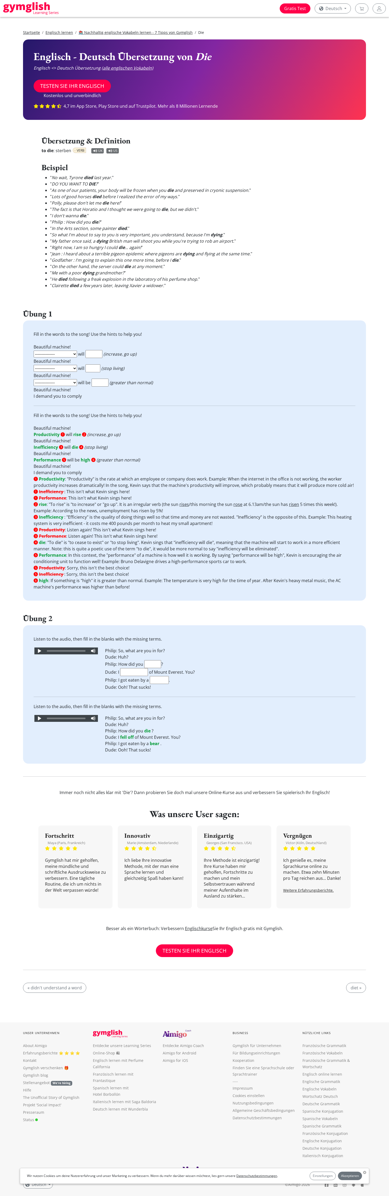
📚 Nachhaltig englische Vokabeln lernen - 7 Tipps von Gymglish (136, 32)
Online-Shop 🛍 (106, 1052)
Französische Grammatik (324, 1045)
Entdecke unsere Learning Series (122, 1045)
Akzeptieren (350, 1176)
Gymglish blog (35, 1075)
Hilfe (27, 1090)
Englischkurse (198, 928)
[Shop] (361, 8)
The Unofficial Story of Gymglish (51, 1097)
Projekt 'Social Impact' (42, 1104)
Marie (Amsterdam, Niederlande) (152, 842)
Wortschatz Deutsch (320, 1096)
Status (29, 1119)
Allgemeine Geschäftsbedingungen (264, 1110)
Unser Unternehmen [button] (41, 1033)
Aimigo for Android (179, 1052)
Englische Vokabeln (319, 1088)
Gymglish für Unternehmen (257, 1045)
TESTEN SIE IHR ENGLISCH (72, 85)
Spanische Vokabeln (320, 1118)
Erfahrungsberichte (40, 1052)
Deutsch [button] (333, 8)
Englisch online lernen (322, 1074)
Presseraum (33, 1112)
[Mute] (93, 651)
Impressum (243, 1088)
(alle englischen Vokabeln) (127, 68)
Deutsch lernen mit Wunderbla (120, 1109)
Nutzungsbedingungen (253, 1103)
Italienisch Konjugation (322, 1155)
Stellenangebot (46, 1082)
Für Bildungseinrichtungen (256, 1052)
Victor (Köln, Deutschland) (306, 842)
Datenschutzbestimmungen (256, 1176)
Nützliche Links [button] (316, 1033)
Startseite (31, 32)
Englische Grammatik (321, 1081)
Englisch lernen (59, 32)
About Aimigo (35, 1045)
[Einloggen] (379, 8)
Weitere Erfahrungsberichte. (308, 890)
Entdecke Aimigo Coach (183, 1045)
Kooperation (243, 1060)
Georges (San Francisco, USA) (229, 842)
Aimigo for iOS (175, 1060)
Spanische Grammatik (321, 1126)
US (115, 150)
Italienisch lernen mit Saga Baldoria (124, 1101)
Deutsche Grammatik (321, 1103)
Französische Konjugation (325, 1133)
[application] (66, 650)
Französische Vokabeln (322, 1052)
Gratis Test (295, 8)
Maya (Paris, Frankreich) (66, 842)
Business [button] (240, 1033)
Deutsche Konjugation (322, 1148)
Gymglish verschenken (43, 1067)
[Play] (39, 651)
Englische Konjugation (322, 1140)
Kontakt (30, 1060)
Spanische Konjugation (322, 1111)
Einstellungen (323, 1176)
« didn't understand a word (55, 988)
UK (100, 150)
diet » (356, 988)
